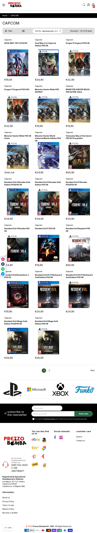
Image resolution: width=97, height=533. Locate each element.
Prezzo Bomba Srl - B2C (43, 526)
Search (79, 437)
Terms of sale (8, 505)
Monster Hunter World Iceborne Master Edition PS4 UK (48, 138)
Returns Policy (8, 509)
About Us (6, 497)
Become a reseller (10, 513)
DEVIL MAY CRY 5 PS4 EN (15, 43)
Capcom (7, 40)
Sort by (38, 31)
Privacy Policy (8, 501)
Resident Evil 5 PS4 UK (45, 228)
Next (93, 370)
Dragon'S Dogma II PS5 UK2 (16, 89)
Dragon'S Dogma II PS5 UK (78, 43)
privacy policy (49, 419)
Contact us (80, 441)
